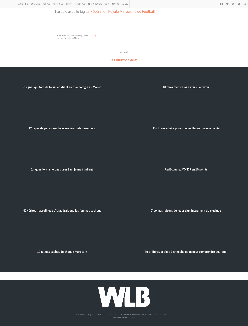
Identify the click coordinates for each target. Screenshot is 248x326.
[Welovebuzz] (7, 4)
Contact (168, 315)
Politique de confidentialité (124, 315)
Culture (35, 4)
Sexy (107, 4)
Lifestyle (80, 4)
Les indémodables (124, 60)
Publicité (102, 315)
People (46, 4)
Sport (69, 4)
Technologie (95, 4)
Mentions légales (151, 315)
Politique (58, 4)
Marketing (22, 4)
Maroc (115, 4)
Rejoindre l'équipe (85, 315)
